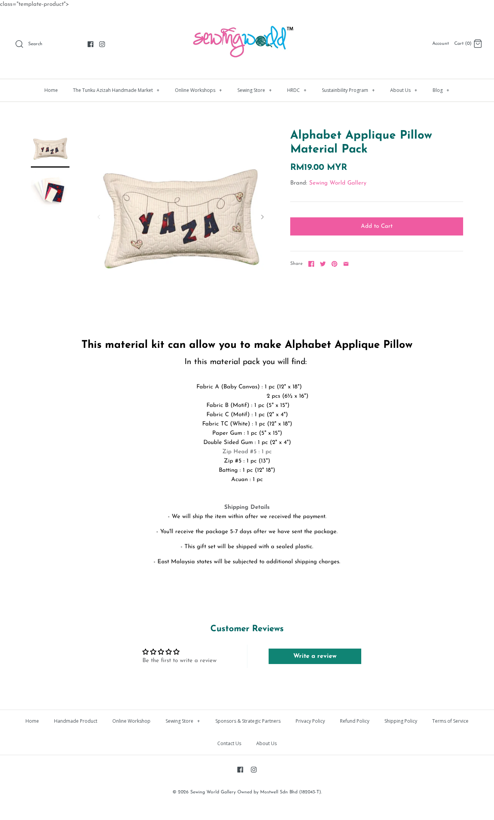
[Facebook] (90, 44)
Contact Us (229, 743)
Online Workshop (131, 721)
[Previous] (99, 217)
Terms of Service (450, 721)
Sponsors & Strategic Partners (248, 721)
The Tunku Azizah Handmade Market (116, 90)
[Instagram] (102, 44)
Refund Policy (354, 721)
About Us (403, 90)
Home (51, 90)
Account (440, 43)
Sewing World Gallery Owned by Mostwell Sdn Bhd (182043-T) (255, 792)
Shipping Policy (400, 721)
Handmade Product (75, 721)
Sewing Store (254, 90)
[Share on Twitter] (323, 264)
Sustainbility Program (348, 90)
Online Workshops (198, 90)
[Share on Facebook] (311, 264)
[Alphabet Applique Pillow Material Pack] (50, 148)
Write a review (315, 656)
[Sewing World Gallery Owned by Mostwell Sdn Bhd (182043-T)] (247, 21)
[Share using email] (346, 264)
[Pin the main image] (334, 264)
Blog (441, 90)
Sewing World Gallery (337, 183)
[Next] (262, 217)
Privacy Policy (310, 721)
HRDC (296, 90)
